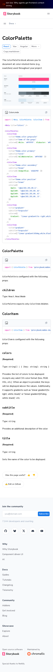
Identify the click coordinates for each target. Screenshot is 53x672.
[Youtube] (41, 531)
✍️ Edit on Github (13, 484)
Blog (4, 615)
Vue (14, 46)
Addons (6, 605)
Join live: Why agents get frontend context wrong (25, 4)
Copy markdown (11, 51)
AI (3, 559)
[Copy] (46, 112)
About (5, 636)
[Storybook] (32, 531)
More (34, 46)
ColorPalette (12, 251)
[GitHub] (5, 531)
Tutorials (6, 579)
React (6, 46)
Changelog (7, 585)
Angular (24, 46)
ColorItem (10, 314)
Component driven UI (12, 554)
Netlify (21, 663)
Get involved (8, 610)
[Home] (11, 13)
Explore (6, 631)
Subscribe (43, 513)
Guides (5, 574)
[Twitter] (23, 531)
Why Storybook (10, 549)
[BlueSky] (14, 531)
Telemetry (7, 590)
